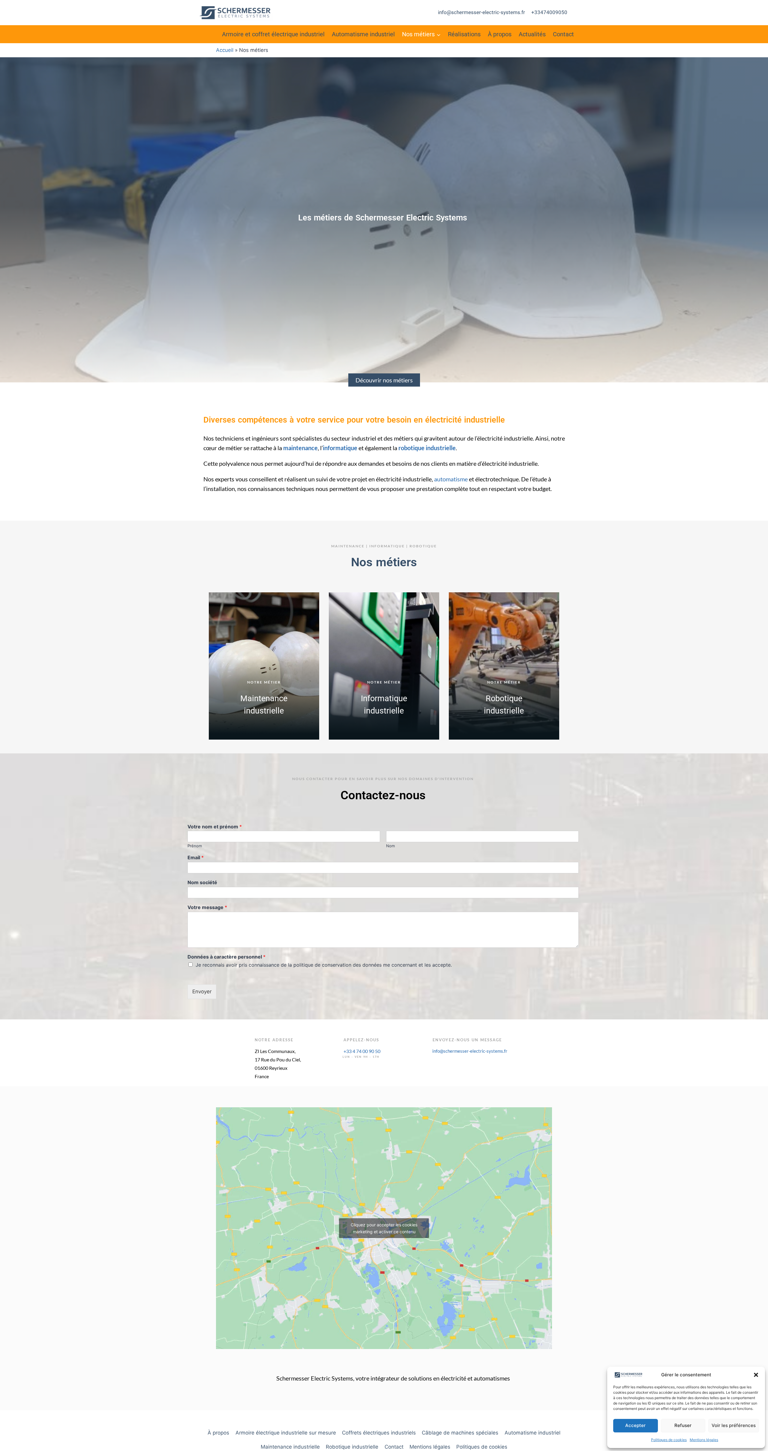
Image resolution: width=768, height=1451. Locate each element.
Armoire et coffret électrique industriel (273, 34)
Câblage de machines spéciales (460, 1433)
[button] (756, 1375)
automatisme (451, 479)
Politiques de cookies (669, 1440)
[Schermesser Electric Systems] (235, 12)
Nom (390, 845)
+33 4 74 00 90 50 (362, 1051)
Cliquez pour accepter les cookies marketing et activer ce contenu (384, 1228)
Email (196, 857)
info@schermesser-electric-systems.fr (481, 12)
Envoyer (202, 992)
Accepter (635, 1425)
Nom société (202, 882)
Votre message (207, 907)
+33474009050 (549, 12)
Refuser (683, 1425)
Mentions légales (704, 1440)
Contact (563, 34)
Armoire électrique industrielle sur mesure (286, 1433)
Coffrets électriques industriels (379, 1433)
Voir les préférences (734, 1425)
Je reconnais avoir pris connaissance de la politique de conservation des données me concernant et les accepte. (324, 965)
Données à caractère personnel (227, 957)
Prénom (195, 845)
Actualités (532, 34)
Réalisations (464, 34)
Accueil (224, 50)
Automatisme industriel (363, 34)
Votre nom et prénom (215, 827)
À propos (500, 34)
